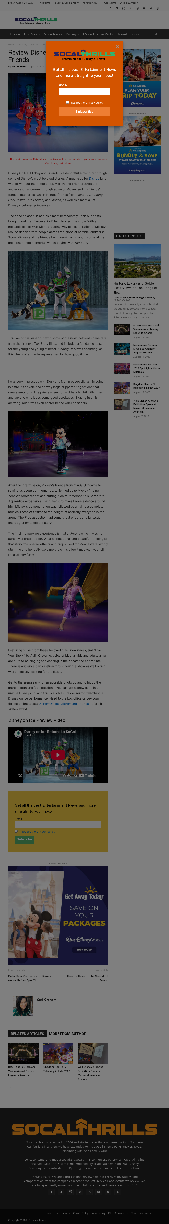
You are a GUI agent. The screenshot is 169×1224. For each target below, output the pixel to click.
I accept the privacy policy (86, 102)
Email (63, 84)
